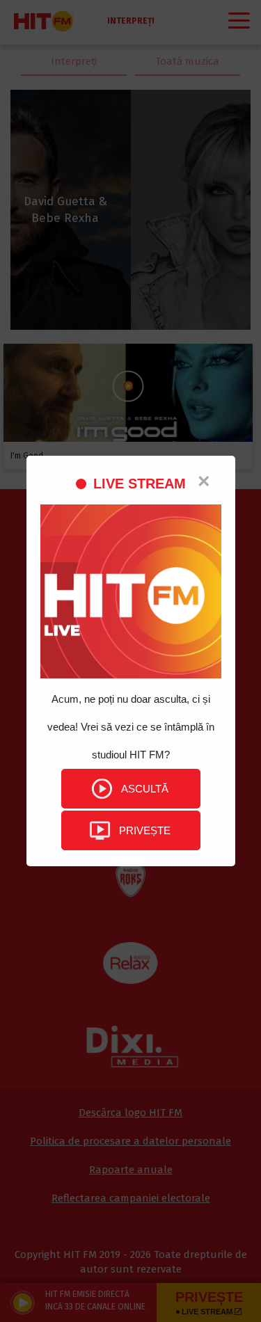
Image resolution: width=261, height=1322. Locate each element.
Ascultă (144, 789)
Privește (145, 830)
